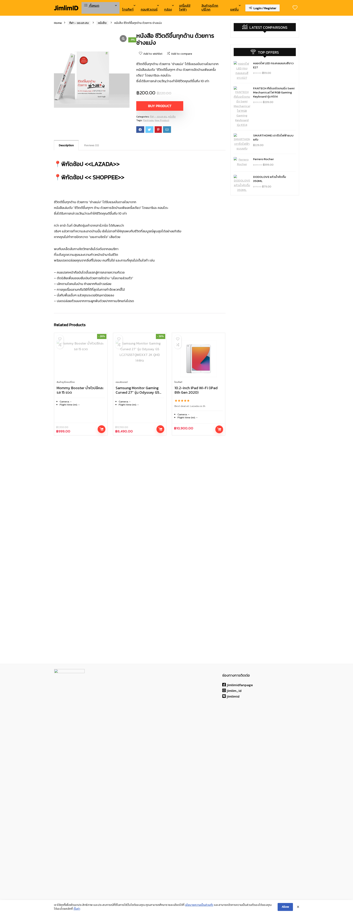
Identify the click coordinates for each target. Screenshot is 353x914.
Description (66, 145)
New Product (162, 120)
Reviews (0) (91, 145)
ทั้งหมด (93, 5)
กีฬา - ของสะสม (79, 23)
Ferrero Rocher (263, 159)
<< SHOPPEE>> (104, 177)
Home (58, 23)
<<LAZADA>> (102, 164)
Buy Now (219, 429)
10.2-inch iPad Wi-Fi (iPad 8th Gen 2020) (196, 390)
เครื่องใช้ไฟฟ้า (184, 7)
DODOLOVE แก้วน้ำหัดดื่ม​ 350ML (269, 178)
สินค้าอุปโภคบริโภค (209, 7)
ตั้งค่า (77, 909)
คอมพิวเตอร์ (149, 9)
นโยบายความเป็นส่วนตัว (199, 905)
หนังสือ (102, 23)
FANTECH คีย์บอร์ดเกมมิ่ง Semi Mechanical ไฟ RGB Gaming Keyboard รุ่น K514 (274, 92)
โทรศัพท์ (128, 9)
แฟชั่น (234, 9)
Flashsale (148, 120)
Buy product (160, 106)
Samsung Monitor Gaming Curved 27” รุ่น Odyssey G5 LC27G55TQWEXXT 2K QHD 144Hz (138, 394)
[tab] (66, 145)
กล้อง (168, 9)
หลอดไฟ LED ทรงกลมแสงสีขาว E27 (273, 65)
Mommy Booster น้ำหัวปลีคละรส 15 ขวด (80, 390)
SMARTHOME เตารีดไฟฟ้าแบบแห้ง (273, 137)
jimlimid (232, 696)
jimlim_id (233, 690)
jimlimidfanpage (239, 685)
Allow (285, 907)
